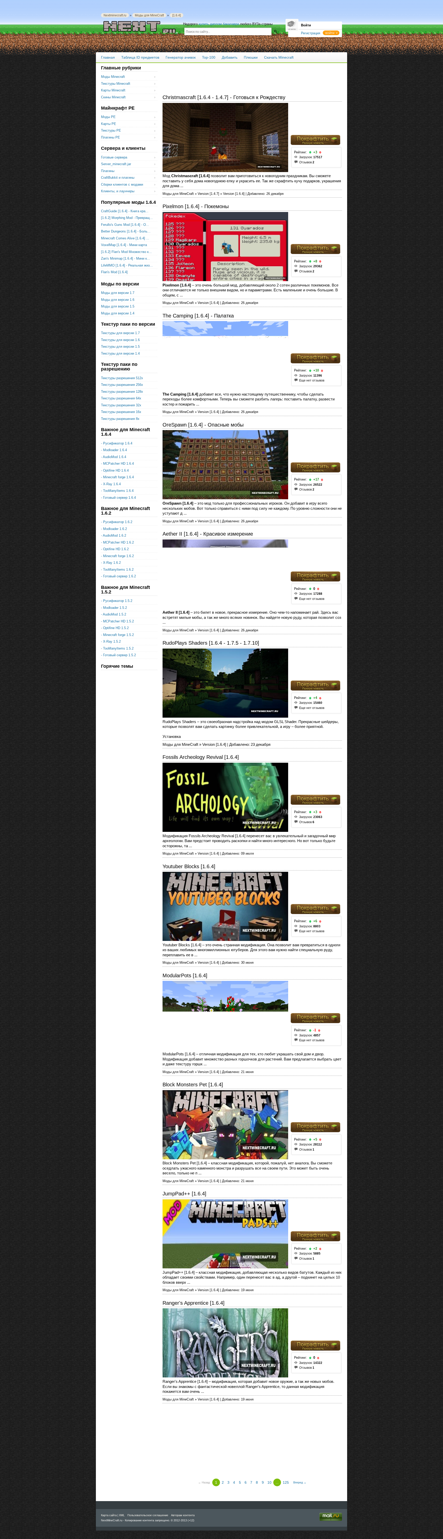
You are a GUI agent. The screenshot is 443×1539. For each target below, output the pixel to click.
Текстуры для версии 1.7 (120, 333)
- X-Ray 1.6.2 (111, 563)
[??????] (275, 31)
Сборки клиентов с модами (122, 184)
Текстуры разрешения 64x (121, 398)
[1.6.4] (176, 15)
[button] (331, 32)
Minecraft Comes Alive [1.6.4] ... (125, 238)
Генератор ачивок (181, 57)
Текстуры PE (111, 130)
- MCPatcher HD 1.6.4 (117, 463)
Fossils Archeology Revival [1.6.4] (201, 757)
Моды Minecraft (113, 77)
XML (122, 1515)
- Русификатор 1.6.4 (116, 443)
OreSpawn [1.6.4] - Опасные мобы (203, 425)
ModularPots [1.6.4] (185, 975)
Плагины (107, 171)
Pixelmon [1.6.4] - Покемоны (196, 206)
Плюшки (251, 57)
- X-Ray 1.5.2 (111, 641)
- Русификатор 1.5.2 (116, 601)
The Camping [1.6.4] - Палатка (198, 316)
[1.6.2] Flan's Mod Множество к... (126, 252)
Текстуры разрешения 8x (120, 419)
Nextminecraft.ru (115, 15)
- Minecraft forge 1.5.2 (117, 635)
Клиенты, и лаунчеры (117, 191)
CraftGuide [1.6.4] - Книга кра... (124, 211)
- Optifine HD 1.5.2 (115, 628)
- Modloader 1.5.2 (114, 608)
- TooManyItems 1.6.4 (117, 491)
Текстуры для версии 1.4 (120, 353)
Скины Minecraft (113, 97)
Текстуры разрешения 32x (121, 405)
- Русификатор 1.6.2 (116, 522)
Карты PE (108, 124)
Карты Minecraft (113, 90)
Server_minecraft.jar (116, 164)
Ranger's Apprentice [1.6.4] (194, 1303)
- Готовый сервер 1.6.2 (118, 576)
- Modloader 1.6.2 (114, 529)
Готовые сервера (114, 157)
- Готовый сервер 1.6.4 (118, 498)
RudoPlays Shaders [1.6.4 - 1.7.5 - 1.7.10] (211, 643)
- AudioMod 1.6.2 (113, 535)
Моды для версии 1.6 (117, 300)
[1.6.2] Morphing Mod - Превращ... (127, 218)
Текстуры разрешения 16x (121, 412)
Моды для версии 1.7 (117, 293)
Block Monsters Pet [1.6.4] (193, 1084)
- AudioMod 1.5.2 (113, 614)
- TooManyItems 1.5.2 (117, 648)
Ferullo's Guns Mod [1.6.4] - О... (125, 225)
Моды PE (108, 117)
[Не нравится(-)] (320, 152)
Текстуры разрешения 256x (122, 385)
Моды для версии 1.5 (117, 306)
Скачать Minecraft (279, 57)
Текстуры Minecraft (115, 84)
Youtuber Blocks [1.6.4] (189, 866)
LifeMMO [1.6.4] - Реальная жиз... (127, 265)
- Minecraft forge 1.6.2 (117, 556)
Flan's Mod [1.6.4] (114, 272)
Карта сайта (109, 1515)
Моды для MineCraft (149, 15)
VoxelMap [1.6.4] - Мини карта (124, 245)
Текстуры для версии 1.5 (120, 346)
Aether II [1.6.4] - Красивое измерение (208, 534)
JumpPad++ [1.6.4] (184, 1193)
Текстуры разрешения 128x (122, 392)
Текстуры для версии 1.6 (120, 340)
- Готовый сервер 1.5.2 (118, 655)
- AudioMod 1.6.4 (113, 457)
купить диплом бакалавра (219, 24)
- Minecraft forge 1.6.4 (117, 477)
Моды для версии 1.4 (117, 313)
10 (269, 1482)
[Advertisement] (252, 77)
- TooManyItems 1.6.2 (117, 569)
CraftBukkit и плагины (117, 177)
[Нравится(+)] (310, 152)
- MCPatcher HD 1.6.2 (117, 542)
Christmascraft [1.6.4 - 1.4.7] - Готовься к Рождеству (224, 97)
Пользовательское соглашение (147, 1515)
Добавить (229, 57)
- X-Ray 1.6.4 (111, 484)
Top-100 (208, 57)
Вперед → (299, 1482)
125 (286, 1482)
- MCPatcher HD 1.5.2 (117, 621)
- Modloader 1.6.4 (114, 450)
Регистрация (310, 33)
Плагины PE (110, 137)
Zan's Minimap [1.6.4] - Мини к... (125, 258)
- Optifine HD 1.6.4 (115, 470)
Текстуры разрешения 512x (122, 378)
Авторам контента (183, 1515)
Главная (108, 57)
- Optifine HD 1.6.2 (115, 549)
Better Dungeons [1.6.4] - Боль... (125, 231)
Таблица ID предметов (140, 57)
